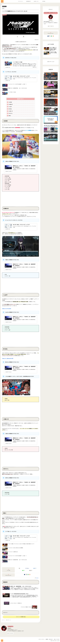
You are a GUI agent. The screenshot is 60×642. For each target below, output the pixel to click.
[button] (24, 36)
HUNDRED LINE (4, 6)
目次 (20, 98)
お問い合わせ (51, 639)
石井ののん (11, 113)
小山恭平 (10, 106)
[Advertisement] (20, 199)
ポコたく (51, 20)
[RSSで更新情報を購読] (29, 574)
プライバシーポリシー (42, 639)
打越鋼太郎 (11, 104)
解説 (3, 8)
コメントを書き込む (21, 616)
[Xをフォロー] (26, 574)
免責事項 (47, 639)
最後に (10, 115)
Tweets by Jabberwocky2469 (7, 358)
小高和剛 (10, 102)
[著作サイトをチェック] (24, 574)
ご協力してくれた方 (56, 639)
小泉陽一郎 (11, 111)
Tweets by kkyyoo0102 (6, 308)
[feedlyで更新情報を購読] (28, 574)
